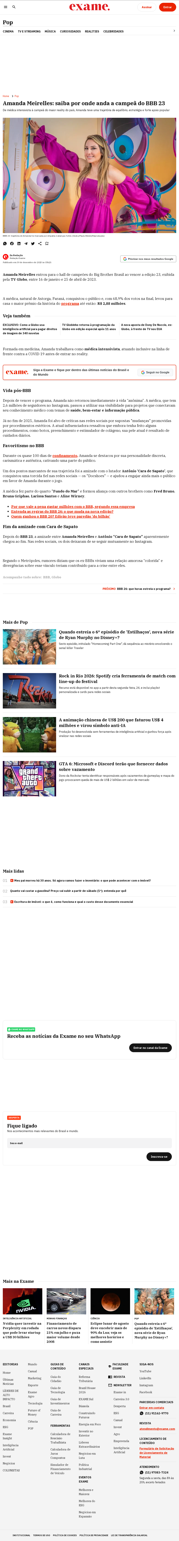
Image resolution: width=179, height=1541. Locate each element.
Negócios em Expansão (87, 1514)
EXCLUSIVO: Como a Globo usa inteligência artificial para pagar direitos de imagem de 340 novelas (30, 329)
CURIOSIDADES (70, 31)
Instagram (146, 1385)
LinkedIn (145, 1378)
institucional (21, 1535)
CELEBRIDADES (113, 31)
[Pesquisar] (14, 7)
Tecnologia (35, 1403)
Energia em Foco (90, 1424)
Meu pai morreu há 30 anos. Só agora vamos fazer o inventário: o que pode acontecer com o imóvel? (82, 880)
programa (70, 303)
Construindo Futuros (87, 1415)
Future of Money (34, 1412)
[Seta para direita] (170, 31)
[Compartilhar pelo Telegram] (26, 243)
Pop (8, 22)
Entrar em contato (151, 1407)
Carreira (8, 1413)
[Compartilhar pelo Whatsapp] (5, 243)
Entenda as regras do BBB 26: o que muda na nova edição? (62, 511)
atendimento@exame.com (157, 1429)
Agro (117, 1434)
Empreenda (121, 1441)
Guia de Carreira (56, 1412)
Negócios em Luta (87, 1456)
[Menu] (5, 7)
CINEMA (8, 31)
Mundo (32, 1364)
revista (119, 1377)
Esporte (33, 1385)
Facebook (145, 1392)
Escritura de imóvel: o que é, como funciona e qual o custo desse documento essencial (73, 902)
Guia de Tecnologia (58, 1390)
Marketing (34, 1378)
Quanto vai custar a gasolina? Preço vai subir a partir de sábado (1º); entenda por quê (68, 891)
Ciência (33, 1421)
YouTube (145, 1371)
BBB (46, 577)
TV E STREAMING (29, 31)
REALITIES (92, 31)
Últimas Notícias (8, 1382)
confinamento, (65, 455)
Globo (56, 577)
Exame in (120, 1392)
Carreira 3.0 (121, 1399)
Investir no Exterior (86, 1433)
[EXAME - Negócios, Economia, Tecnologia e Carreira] (89, 7)
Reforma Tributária (86, 1379)
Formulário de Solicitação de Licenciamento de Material (156, 1453)
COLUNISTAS (11, 1470)
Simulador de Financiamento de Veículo (61, 1469)
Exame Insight (7, 1436)
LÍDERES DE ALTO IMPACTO (11, 1395)
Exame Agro (32, 1394)
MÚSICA (50, 31)
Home (6, 96)
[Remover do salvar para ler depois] (47, 243)
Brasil (6, 1406)
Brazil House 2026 (87, 1390)
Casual (32, 1371)
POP (30, 1428)
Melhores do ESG (87, 1503)
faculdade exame (120, 1366)
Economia (9, 1420)
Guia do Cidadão (56, 1379)
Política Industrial (85, 1467)
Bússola (84, 1406)
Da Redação (16, 255)
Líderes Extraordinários (89, 1444)
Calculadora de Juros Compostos (60, 1454)
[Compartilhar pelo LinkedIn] (19, 243)
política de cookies (65, 1535)
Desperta (120, 1406)
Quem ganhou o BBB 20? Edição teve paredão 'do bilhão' (60, 516)
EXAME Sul (86, 1399)
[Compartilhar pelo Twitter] (33, 243)
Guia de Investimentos (60, 1401)
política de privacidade (94, 1535)
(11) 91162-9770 (156, 1413)
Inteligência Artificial (11, 1447)
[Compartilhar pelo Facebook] (12, 243)
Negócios (9, 1463)
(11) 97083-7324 (156, 1472)
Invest (7, 1456)
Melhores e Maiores (86, 1492)
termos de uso (41, 1535)
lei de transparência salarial (129, 1535)
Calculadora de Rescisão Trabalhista (60, 1438)
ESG (5, 1427)
